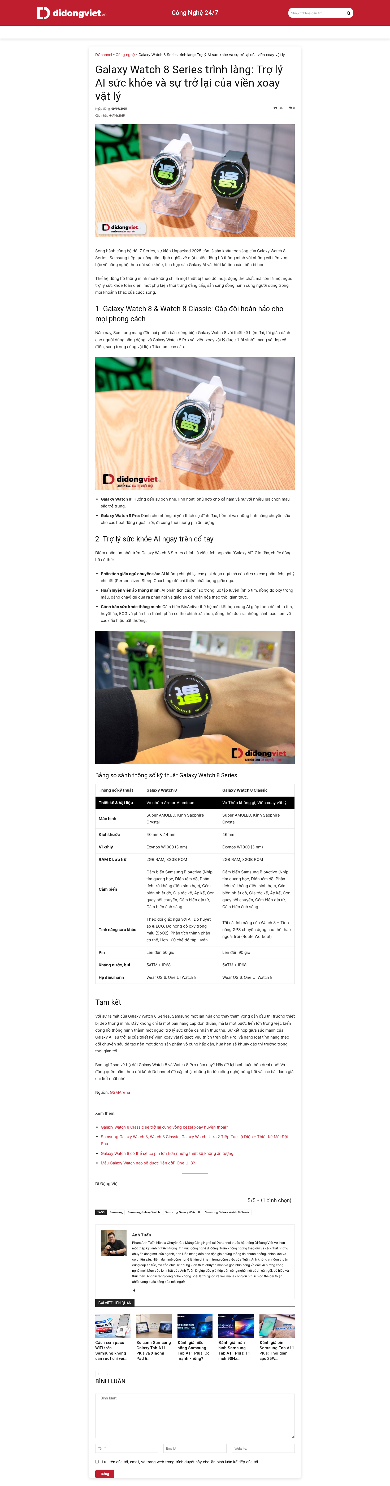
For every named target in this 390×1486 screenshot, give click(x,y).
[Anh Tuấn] (114, 1261)
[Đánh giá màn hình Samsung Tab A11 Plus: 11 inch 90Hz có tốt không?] (236, 1326)
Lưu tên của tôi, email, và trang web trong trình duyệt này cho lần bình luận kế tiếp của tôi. (180, 1461)
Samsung (116, 1212)
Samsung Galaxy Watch (144, 1212)
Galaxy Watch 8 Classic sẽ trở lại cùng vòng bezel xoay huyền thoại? (164, 1127)
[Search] (348, 13)
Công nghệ (125, 54)
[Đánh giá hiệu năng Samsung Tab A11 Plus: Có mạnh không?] (195, 1326)
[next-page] (107, 1374)
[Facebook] (134, 1289)
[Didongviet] (71, 13)
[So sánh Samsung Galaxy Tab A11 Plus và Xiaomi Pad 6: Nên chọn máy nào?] (154, 1326)
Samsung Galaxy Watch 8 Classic (227, 1212)
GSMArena (120, 1092)
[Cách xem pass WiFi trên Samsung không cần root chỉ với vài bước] (113, 1326)
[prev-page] (98, 1374)
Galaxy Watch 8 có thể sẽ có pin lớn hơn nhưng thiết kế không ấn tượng (167, 1153)
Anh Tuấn (141, 1234)
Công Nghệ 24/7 (195, 12)
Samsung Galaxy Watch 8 (182, 1212)
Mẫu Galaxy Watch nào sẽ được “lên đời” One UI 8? (148, 1162)
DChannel (103, 54)
